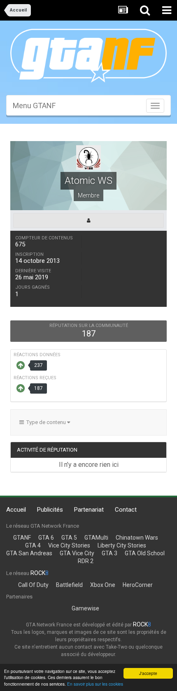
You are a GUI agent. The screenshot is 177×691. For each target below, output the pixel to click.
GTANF (22, 537)
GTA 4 (33, 545)
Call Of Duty (33, 585)
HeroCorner (138, 585)
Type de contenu (45, 422)
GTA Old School (145, 553)
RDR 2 (85, 561)
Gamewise (85, 608)
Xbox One (102, 585)
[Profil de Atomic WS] (88, 220)
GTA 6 (46, 537)
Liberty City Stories (122, 545)
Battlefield (69, 585)
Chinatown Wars (137, 537)
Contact (126, 509)
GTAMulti (96, 537)
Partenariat (89, 509)
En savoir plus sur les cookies (95, 684)
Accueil (16, 509)
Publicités (50, 509)
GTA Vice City (77, 553)
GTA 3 (109, 553)
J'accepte (148, 673)
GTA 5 (69, 537)
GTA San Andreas (29, 553)
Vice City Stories (69, 545)
